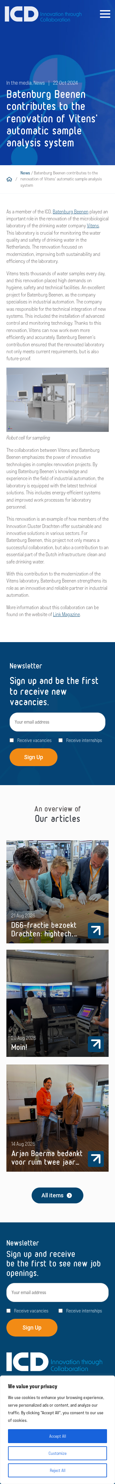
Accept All (57, 1436)
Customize (57, 1453)
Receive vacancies (34, 740)
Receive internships (84, 740)
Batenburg (63, 212)
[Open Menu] (105, 14)
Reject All (57, 1470)
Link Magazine (66, 614)
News (25, 172)
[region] (57, 1430)
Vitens (93, 226)
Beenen (80, 212)
